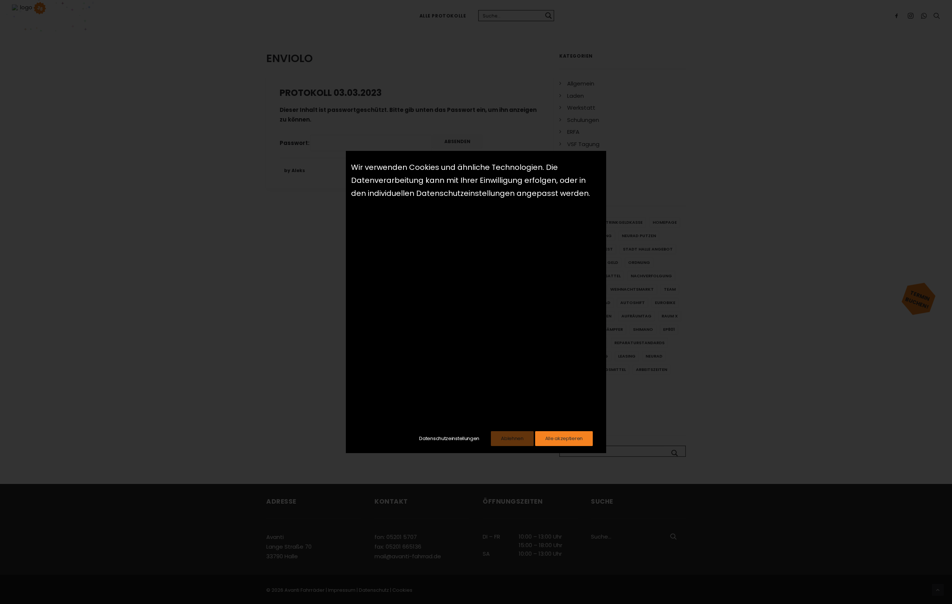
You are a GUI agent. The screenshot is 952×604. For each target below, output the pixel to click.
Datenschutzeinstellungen (449, 438)
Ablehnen (512, 438)
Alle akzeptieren (564, 438)
